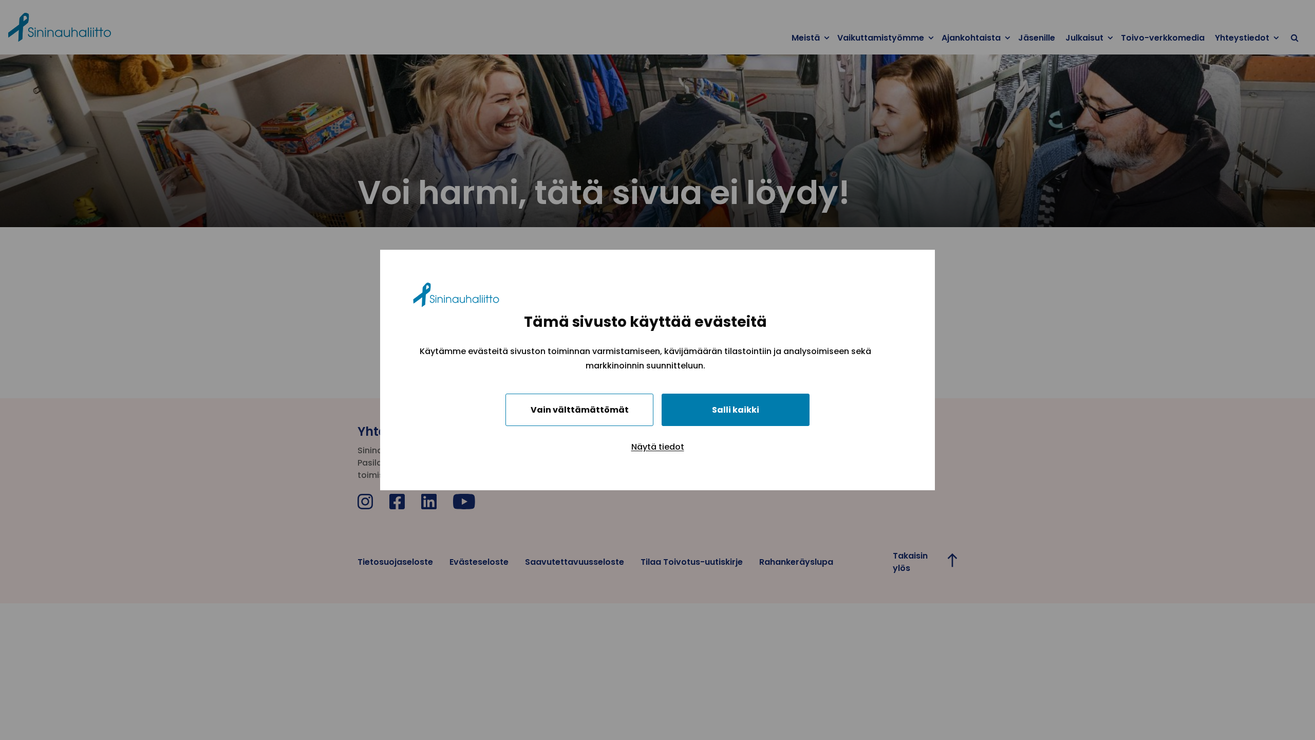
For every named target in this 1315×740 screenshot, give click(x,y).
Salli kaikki (735, 410)
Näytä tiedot (657, 447)
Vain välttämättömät (580, 410)
